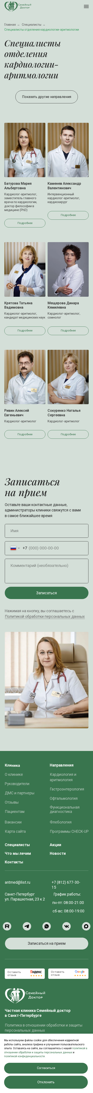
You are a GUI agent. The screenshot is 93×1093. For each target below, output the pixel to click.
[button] (46, 943)
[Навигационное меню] (86, 6)
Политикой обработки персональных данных (45, 616)
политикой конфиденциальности (24, 1056)
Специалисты (31, 24)
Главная (10, 24)
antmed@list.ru (17, 882)
